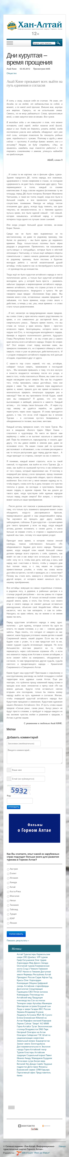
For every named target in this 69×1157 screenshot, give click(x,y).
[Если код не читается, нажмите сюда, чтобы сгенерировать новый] (19, 789)
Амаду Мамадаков (34, 1058)
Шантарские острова (27, 1006)
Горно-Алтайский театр (35, 1049)
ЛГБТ (20, 971)
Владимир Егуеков (34, 1011)
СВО (25, 957)
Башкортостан (43, 1040)
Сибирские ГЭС (34, 1034)
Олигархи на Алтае (36, 1032)
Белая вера (39, 1060)
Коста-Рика (15, 891)
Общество (12, 73)
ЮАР (12, 918)
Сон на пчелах (38, 1000)
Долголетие (23, 988)
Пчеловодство (37, 994)
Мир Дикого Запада (38, 962)
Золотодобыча (38, 1043)
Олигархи (22, 1034)
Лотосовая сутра (25, 1060)
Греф (19, 959)
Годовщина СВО (25, 991)
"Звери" (36, 1023)
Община (33, 983)
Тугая (35, 1026)
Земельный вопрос (26, 1040)
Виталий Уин (23, 1063)
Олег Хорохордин (32, 980)
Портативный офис (26, 1072)
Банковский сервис (26, 1069)
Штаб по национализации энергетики (33, 1036)
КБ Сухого (47, 1014)
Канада (13, 882)
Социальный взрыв (36, 1055)
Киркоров (46, 1020)
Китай (12, 886)
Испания (13, 877)
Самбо (40, 1063)
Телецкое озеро (25, 1003)
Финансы (43, 1066)
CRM (38, 1069)
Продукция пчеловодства (30, 999)
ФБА (39, 1014)
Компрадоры (23, 994)
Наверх (62, 1146)
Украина (21, 1011)
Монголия (14, 895)
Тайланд (13, 909)
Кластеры (29, 1052)
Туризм (20, 1052)
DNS (41, 1029)
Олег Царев (40, 959)
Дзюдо (33, 1063)
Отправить (13, 807)
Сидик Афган (42, 977)
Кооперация (23, 983)
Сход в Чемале (31, 968)
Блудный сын (44, 1006)
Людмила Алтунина (27, 1014)
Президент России (26, 977)
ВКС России (45, 1009)
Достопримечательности (29, 1046)
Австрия (13, 868)
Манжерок (47, 1003)
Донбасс (32, 957)
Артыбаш (37, 1003)
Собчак (28, 1023)
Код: (9, 795)
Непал (12, 900)
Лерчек (20, 1023)
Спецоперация (36, 988)
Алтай (20, 954)
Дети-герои (33, 1066)
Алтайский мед (24, 997)
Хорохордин (23, 962)
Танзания (14, 904)
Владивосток (32, 1029)
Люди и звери (24, 1009)
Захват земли (24, 1043)
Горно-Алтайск (24, 1026)
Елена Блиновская (26, 1017)
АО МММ (44, 1023)
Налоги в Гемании (32, 971)
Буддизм (47, 1058)
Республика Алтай (42, 974)
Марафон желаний (32, 1020)
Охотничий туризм (26, 965)
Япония (13, 922)
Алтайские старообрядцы (36, 985)
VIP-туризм (42, 957)
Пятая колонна (40, 991)
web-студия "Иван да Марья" (36, 1152)
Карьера (45, 1069)
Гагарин (35, 1009)
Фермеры (28, 974)
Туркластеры (30, 954)
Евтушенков (28, 959)
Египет (12, 873)
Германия (43, 968)
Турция (13, 913)
